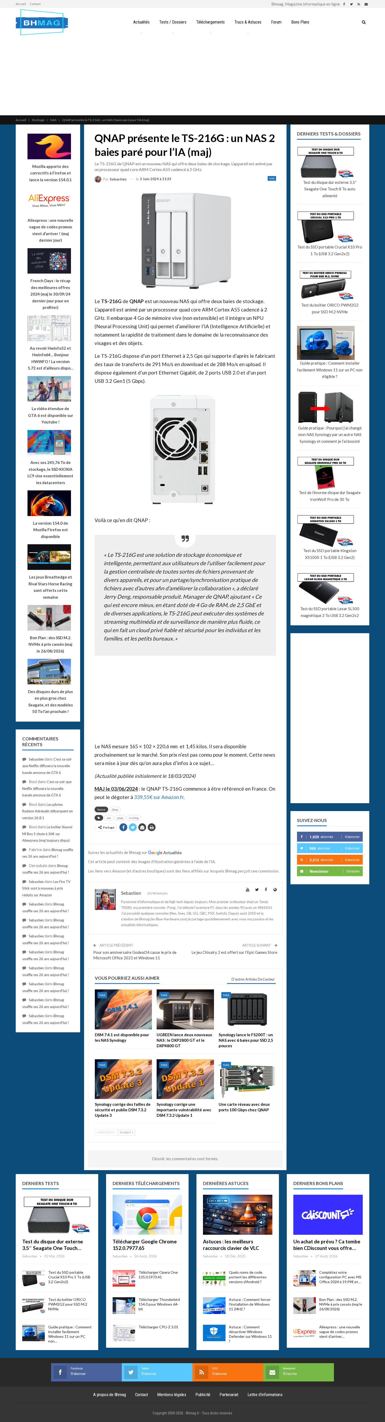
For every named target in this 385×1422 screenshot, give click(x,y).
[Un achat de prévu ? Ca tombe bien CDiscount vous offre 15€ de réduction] (328, 1215)
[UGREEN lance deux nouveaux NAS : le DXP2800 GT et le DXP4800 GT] (185, 1009)
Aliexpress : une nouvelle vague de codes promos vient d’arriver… (339, 1332)
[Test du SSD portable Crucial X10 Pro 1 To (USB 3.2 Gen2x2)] (33, 1278)
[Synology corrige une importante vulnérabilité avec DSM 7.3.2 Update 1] (185, 1079)
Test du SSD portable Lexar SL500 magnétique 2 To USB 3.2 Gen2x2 (329, 612)
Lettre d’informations (265, 1394)
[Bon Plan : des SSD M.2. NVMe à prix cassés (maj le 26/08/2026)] (304, 1305)
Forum (276, 22)
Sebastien (36, 759)
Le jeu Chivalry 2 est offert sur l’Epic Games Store (234, 952)
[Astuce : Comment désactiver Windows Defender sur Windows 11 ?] (214, 1333)
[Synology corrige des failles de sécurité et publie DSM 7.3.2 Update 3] (123, 1079)
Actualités (141, 22)
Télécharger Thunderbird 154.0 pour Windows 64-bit (159, 1304)
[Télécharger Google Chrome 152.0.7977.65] (147, 1215)
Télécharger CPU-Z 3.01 (158, 1327)
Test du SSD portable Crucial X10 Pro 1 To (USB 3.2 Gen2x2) (329, 250)
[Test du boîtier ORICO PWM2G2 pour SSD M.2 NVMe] (33, 1305)
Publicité (202, 1394)
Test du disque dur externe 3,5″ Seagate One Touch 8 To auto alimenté (329, 189)
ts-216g (134, 817)
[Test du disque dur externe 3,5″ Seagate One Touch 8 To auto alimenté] (57, 1215)
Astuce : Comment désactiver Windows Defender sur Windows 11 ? (250, 1334)
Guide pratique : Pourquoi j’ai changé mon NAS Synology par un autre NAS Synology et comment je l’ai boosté (330, 435)
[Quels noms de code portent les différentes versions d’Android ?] (214, 1278)
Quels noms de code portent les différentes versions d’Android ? (248, 1277)
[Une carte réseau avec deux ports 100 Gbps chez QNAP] (247, 1079)
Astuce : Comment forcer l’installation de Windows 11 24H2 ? (250, 1304)
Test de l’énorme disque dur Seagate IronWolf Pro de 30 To (330, 496)
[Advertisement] (192, 75)
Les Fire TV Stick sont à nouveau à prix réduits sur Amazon (46, 888)
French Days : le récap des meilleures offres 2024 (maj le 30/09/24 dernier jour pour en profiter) (50, 294)
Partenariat (228, 1394)
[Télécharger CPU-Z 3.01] (124, 1333)
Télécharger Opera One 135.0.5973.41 (158, 1274)
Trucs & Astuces (247, 22)
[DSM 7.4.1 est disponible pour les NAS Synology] (123, 1009)
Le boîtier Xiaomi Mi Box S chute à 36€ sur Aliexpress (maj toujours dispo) (47, 833)
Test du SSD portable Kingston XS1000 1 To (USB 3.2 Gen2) (329, 554)
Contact (35, 3)
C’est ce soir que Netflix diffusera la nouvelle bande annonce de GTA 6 (47, 766)
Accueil (21, 3)
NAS (271, 178)
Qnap (115, 809)
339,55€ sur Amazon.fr (159, 797)
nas (109, 817)
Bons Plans (300, 22)
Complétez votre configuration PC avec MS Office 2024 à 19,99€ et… (340, 1277)
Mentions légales (171, 1394)
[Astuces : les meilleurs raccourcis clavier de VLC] (237, 1215)
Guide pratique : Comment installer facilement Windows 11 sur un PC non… (70, 1334)
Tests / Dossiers (172, 22)
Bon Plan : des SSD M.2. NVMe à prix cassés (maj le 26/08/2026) (340, 1304)
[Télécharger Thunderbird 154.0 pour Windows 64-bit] (124, 1305)
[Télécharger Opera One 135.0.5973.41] (124, 1278)
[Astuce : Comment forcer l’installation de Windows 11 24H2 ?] (214, 1305)
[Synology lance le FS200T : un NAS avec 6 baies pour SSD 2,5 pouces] (247, 1009)
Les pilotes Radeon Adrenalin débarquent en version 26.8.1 (47, 811)
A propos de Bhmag (109, 1394)
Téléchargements (210, 22)
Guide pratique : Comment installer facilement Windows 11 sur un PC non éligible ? (329, 370)
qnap (120, 817)
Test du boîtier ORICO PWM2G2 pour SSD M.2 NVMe (330, 308)
